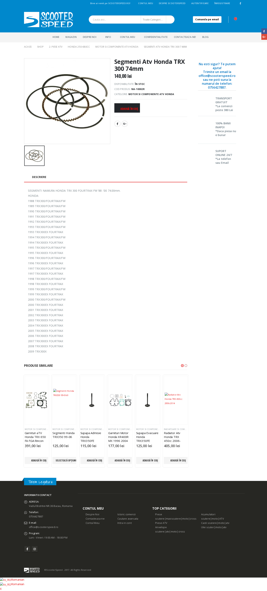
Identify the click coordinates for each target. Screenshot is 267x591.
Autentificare (200, 3)
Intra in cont (124, 523)
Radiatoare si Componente (179, 429)
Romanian (17, 579)
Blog (205, 37)
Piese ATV (161, 523)
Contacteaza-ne (95, 518)
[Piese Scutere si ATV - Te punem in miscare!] (48, 19)
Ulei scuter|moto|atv (214, 527)
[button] (182, 365)
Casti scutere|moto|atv (215, 523)
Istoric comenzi (126, 514)
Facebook (117, 124)
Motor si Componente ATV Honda (151, 94)
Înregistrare (222, 3)
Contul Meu (145, 3)
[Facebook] (240, 3)
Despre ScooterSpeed (172, 3)
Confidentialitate (156, 37)
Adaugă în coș (129, 109)
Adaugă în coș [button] (38, 460)
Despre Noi (92, 514)
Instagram (35, 549)
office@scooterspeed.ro (43, 527)
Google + (125, 124)
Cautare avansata (127, 518)
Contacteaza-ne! (185, 37)
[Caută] (170, 19)
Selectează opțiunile (65, 460)
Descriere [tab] (39, 177)
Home (56, 37)
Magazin (70, 37)
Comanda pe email (207, 19)
